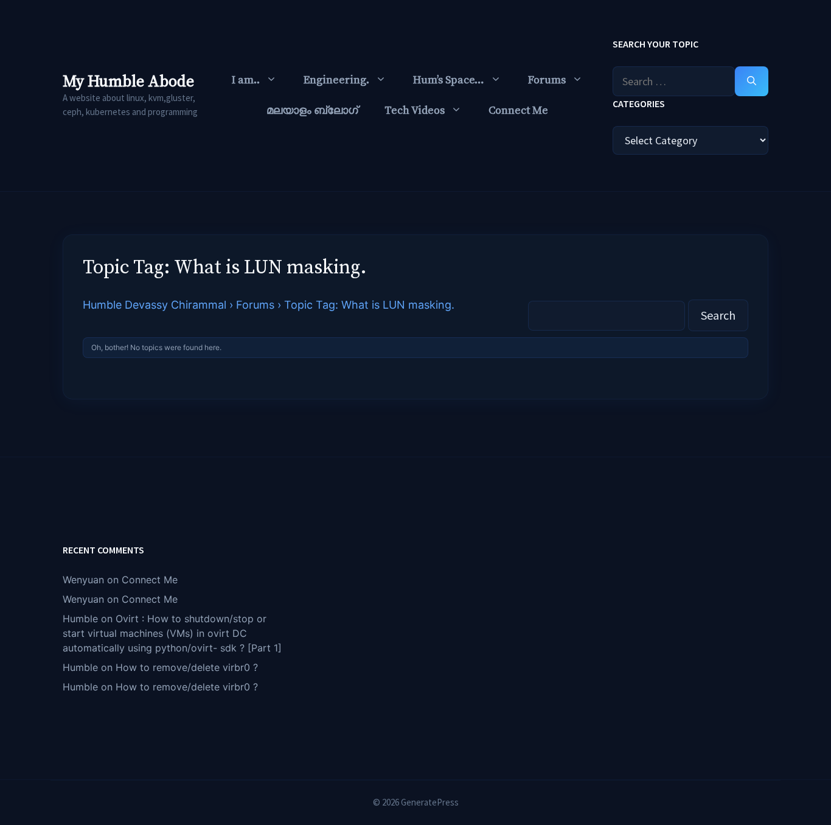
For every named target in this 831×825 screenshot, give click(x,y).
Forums (547, 80)
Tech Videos (414, 111)
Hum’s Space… (448, 80)
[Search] (751, 81)
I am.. (246, 80)
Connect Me (518, 111)
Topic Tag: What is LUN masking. (225, 268)
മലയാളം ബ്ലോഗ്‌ (312, 111)
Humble (80, 619)
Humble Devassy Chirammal (154, 304)
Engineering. (336, 80)
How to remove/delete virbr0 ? (187, 667)
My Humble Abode (128, 82)
